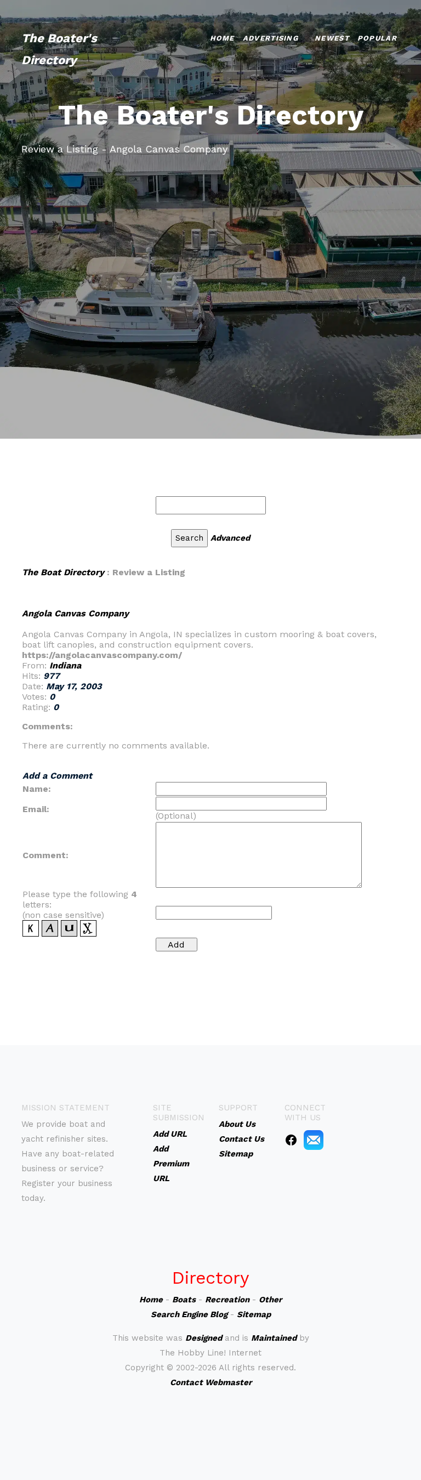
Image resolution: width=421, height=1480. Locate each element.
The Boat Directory (63, 572)
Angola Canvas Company (75, 613)
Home (222, 38)
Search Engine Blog (189, 1314)
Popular (377, 38)
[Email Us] (313, 1139)
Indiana (65, 665)
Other (270, 1300)
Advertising (270, 38)
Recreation (227, 1300)
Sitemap (254, 1314)
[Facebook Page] (291, 1139)
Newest (332, 38)
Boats (184, 1300)
